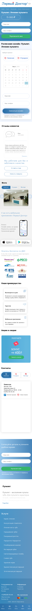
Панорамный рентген (11, 536)
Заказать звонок (16, 357)
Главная (3, 9)
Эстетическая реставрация (13, 571)
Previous (2, 196)
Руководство (4, 599)
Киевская (5, 187)
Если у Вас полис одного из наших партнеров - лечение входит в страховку (15, 254)
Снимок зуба (8, 558)
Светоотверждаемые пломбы (14, 554)
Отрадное (14, 187)
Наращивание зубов (10, 532)
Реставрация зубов (10, 549)
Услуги (7, 9)
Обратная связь (5, 597)
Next (30, 196)
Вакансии (3, 587)
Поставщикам (5, 589)
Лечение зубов (13, 9)
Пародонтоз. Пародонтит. (12, 541)
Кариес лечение (9, 519)
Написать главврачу (16, 174)
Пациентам (20, 589)
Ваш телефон (7, 31)
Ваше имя (6, 24)
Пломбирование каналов (12, 545)
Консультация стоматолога (13, 523)
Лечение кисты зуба (10, 527)
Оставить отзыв (16, 168)
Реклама (3, 591)
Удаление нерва (9, 563)
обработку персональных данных (13, 116)
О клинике (20, 587)
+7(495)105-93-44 (7, 595)
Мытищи (23, 187)
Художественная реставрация (14, 567)
